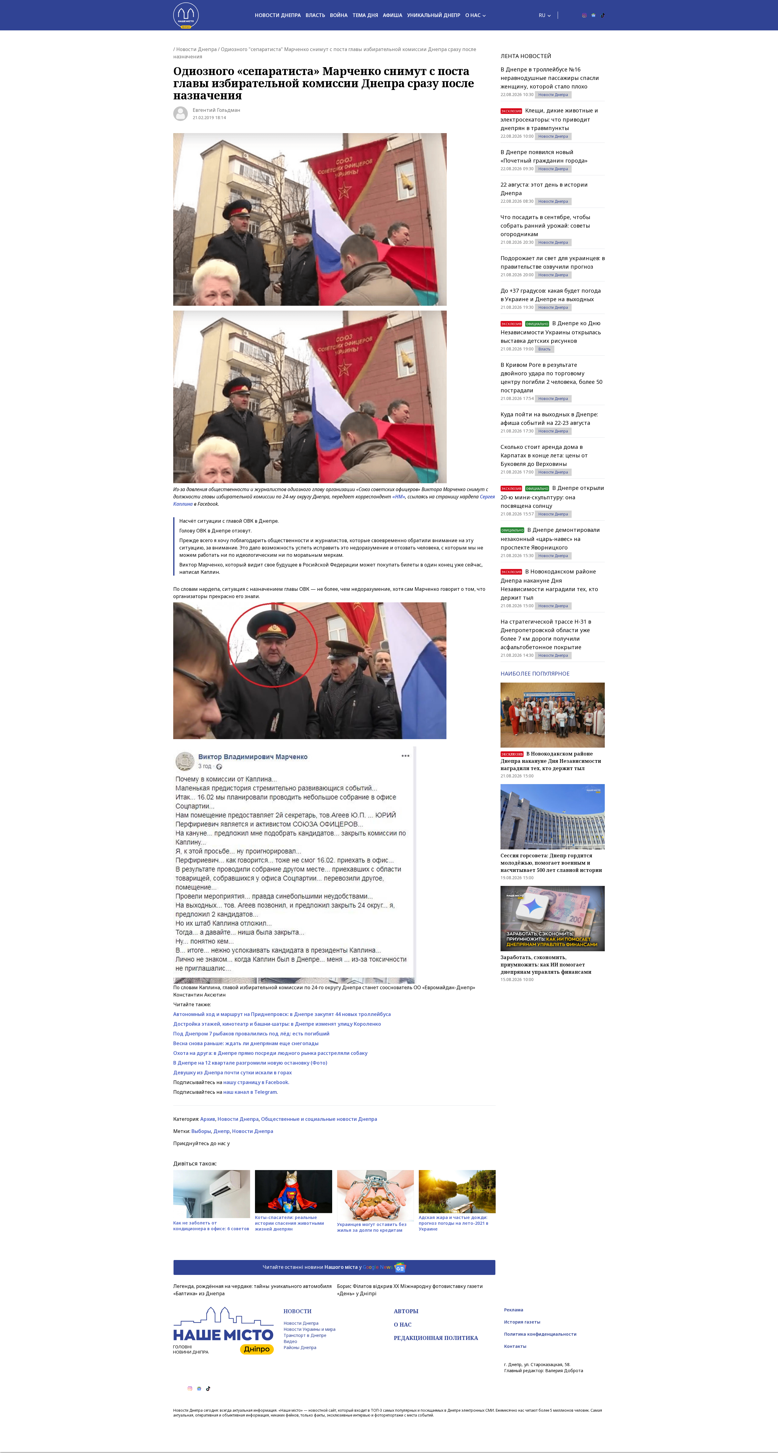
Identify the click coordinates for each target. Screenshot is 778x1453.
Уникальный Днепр (433, 15)
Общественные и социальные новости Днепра (319, 1119)
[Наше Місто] (186, 15)
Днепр (221, 1131)
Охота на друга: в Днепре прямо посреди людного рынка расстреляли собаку (270, 1053)
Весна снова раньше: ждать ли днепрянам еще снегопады (245, 1043)
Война (339, 15)
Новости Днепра (278, 15)
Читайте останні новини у (328, 1266)
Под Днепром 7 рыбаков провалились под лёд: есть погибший (251, 1033)
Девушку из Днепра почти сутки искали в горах (232, 1072)
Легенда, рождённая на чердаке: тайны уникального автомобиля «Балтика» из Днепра (252, 1290)
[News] (593, 15)
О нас (472, 15)
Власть (315, 15)
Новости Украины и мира (310, 1329)
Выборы (201, 1131)
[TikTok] (603, 15)
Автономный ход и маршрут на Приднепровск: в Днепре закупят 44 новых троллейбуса (282, 1014)
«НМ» (398, 496)
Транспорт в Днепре (305, 1335)
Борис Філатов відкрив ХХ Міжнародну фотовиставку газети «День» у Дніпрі (410, 1290)
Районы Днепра (300, 1347)
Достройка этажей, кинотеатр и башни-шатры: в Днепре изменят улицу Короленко (277, 1024)
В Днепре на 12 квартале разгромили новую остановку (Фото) (250, 1062)
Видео (290, 1341)
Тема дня (365, 15)
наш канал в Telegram (250, 1092)
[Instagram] (584, 15)
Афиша (392, 15)
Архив (207, 1119)
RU (542, 15)
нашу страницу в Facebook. (256, 1082)
